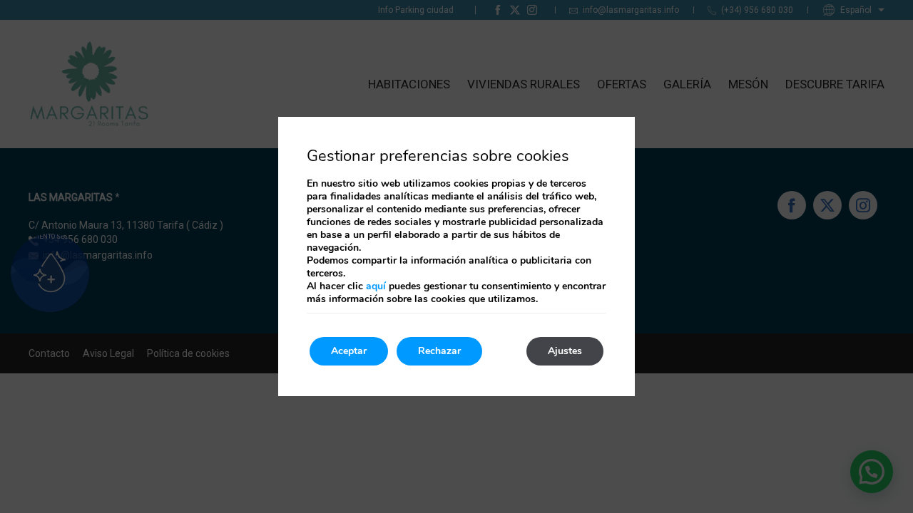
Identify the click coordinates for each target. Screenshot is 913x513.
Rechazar (439, 351)
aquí (376, 286)
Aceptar (349, 351)
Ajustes (565, 351)
